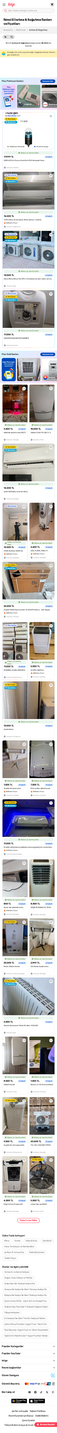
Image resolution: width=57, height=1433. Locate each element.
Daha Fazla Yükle (28, 1220)
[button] (4, 4)
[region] (29, 96)
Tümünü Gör (47, 81)
